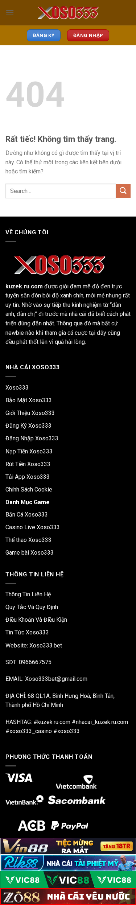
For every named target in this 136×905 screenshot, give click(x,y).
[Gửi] (123, 191)
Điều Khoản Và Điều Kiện (36, 619)
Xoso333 (17, 387)
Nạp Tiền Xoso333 (29, 451)
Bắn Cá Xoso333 (26, 514)
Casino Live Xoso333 (32, 527)
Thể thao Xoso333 (28, 539)
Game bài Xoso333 (29, 552)
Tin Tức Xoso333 (27, 632)
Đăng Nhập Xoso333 (31, 438)
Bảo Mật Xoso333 (28, 400)
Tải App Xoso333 (27, 476)
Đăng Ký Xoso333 (28, 425)
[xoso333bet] (68, 12)
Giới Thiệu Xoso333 (30, 413)
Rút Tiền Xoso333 (27, 464)
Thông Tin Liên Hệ (28, 594)
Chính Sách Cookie (28, 489)
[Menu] (9, 12)
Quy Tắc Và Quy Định (31, 607)
